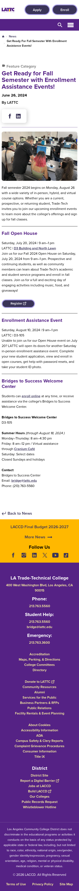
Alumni (39, 692)
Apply (37, 9)
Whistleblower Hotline (39, 806)
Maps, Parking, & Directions (39, 659)
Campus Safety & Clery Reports (39, 740)
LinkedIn (34, 555)
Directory (40, 669)
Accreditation (39, 654)
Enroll (64, 9)
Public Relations (39, 707)
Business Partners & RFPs (39, 702)
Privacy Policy (42, 884)
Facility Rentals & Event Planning (39, 713)
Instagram (24, 555)
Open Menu (70, 25)
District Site (39, 775)
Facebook (10, 116)
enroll (26, 396)
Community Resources (39, 686)
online (35, 396)
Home (3, 36)
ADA (39, 735)
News (12, 36)
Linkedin (18, 116)
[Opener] (75, 558)
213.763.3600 (39, 642)
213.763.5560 (39, 605)
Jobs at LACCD (39, 785)
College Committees (39, 664)
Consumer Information (39, 751)
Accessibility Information (39, 730)
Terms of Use (16, 884)
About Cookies (39, 724)
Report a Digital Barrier (37, 780)
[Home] (8, 9)
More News (35, 537)
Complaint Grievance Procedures (39, 745)
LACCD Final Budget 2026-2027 (39, 527)
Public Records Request (40, 801)
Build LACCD (37, 791)
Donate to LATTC (37, 681)
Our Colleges (40, 796)
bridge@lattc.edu (24, 480)
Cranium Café (24, 448)
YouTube (55, 555)
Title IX (39, 756)
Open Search (60, 25)
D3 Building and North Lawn (35, 248)
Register (16, 303)
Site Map (66, 884)
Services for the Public (39, 697)
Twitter (45, 555)
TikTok (66, 555)
